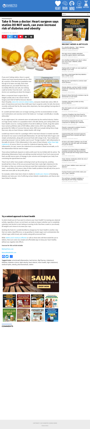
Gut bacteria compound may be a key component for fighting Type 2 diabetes (73, 121)
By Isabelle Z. (71, 146)
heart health (42, 262)
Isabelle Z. (15, 33)
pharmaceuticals (22, 264)
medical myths (6, 264)
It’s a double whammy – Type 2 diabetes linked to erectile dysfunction (73, 48)
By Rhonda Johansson (73, 50)
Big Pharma (42, 260)
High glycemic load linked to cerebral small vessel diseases (74, 81)
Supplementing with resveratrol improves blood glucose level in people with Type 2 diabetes (74, 135)
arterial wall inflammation (20, 260)
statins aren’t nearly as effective (16, 238)
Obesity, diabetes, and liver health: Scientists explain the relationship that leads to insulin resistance (74, 89)
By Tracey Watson (72, 168)
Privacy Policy (45, 425)
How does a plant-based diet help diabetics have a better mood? (74, 75)
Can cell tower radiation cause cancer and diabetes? (73, 166)
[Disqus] (31, 351)
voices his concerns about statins (23, 102)
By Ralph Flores (71, 117)
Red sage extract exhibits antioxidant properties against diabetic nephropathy (73, 54)
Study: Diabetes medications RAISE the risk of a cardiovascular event (74, 159)
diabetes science (13, 262)
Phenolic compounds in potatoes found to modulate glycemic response (74, 128)
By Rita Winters (71, 92)
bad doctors (33, 260)
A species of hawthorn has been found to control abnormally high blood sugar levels (74, 115)
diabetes (4, 262)
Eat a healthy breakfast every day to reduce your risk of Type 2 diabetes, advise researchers (74, 61)
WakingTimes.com (7, 249)
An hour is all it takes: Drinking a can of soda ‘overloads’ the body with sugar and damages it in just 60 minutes (74, 143)
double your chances (42, 174)
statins (31, 264)
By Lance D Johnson (72, 124)
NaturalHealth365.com (9, 252)
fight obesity (24, 262)
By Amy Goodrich (72, 105)
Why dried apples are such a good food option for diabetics (75, 108)
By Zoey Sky (70, 71)
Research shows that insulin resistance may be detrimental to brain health (75, 95)
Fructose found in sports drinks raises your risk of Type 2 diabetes (74, 172)
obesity (14, 264)
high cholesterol (52, 262)
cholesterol (50, 260)
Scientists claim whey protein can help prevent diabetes (73, 102)
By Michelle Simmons (73, 57)
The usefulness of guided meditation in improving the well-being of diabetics (73, 179)
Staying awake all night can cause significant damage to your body (74, 68)
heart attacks (33, 262)
